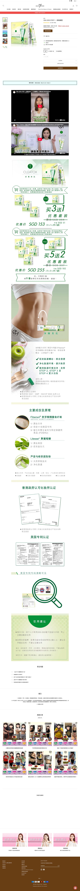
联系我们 (71, 9)
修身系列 (14, 9)
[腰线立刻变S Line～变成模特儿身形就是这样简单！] (40, 763)
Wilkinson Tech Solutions (42, 886)
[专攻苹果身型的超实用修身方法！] (40, 734)
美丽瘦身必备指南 (56, 9)
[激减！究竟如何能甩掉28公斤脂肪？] (65, 734)
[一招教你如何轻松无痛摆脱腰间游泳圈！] (14, 734)
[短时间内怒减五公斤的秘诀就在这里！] (14, 763)
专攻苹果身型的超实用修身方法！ (40, 748)
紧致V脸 (19, 9)
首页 (44, 18)
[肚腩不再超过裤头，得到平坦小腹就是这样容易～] (65, 763)
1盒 (45, 51)
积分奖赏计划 (65, 9)
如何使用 (60, 60)
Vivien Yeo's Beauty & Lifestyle (44, 9)
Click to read (52, 27)
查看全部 (40, 717)
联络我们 (4, 861)
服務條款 (4, 866)
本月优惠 (8, 9)
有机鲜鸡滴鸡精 (26, 9)
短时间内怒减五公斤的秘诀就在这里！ (14, 776)
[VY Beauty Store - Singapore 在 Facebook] (44, 869)
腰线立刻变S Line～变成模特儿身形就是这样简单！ (40, 776)
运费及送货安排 (60, 63)
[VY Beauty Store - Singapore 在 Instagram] (41, 869)
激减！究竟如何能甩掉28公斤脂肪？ (65, 748)
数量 (44, 54)
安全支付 (4, 864)
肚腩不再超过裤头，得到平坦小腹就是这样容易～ (65, 776)
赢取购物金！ (33, 9)
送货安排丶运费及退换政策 (7, 862)
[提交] (58, 866)
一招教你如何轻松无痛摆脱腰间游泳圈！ (14, 748)
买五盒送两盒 (59, 51)
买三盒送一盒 (51, 51)
